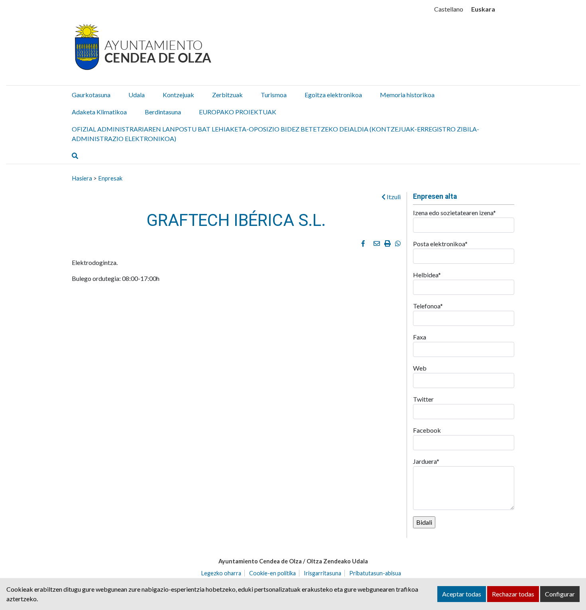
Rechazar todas (513, 594)
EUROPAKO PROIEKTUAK (237, 112)
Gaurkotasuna (91, 94)
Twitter (423, 399)
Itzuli (393, 196)
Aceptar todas (461, 594)
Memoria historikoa (407, 94)
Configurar (560, 594)
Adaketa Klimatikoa (99, 112)
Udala (136, 94)
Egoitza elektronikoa (333, 94)
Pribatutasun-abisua (375, 573)
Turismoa (274, 94)
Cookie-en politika (272, 573)
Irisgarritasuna (322, 573)
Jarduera (426, 461)
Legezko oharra (221, 573)
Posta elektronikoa (440, 243)
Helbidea (427, 275)
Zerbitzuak (227, 94)
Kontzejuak (178, 94)
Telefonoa (428, 306)
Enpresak (110, 178)
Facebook (427, 430)
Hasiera (82, 178)
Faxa (419, 337)
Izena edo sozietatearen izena (454, 212)
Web (420, 368)
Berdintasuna (163, 112)
